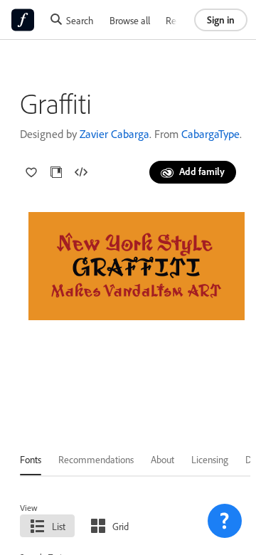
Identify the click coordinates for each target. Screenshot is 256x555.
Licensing (209, 459)
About (162, 459)
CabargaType (210, 134)
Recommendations (96, 459)
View (29, 507)
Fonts (30, 459)
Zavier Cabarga (114, 134)
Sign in (221, 20)
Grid (120, 526)
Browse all (130, 20)
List (58, 526)
